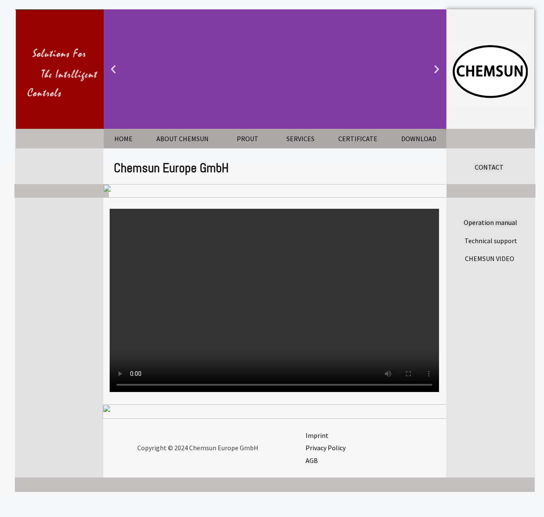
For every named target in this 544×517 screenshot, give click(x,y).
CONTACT (489, 167)
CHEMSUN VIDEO (489, 258)
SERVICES (300, 138)
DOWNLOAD (418, 138)
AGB (312, 460)
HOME (123, 138)
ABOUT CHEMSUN (182, 138)
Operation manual (490, 222)
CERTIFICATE (357, 138)
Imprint (317, 435)
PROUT (247, 138)
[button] (113, 69)
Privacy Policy (326, 447)
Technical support (491, 240)
